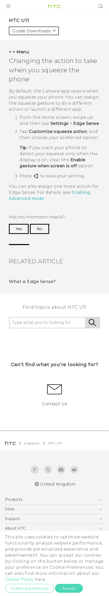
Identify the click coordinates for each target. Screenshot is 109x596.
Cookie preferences (29, 588)
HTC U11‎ (55, 443)
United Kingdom (57, 484)
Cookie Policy (19, 579)
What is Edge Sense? (32, 281)
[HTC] (54, 6)
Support (32, 443)
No (39, 229)
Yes (19, 229)
